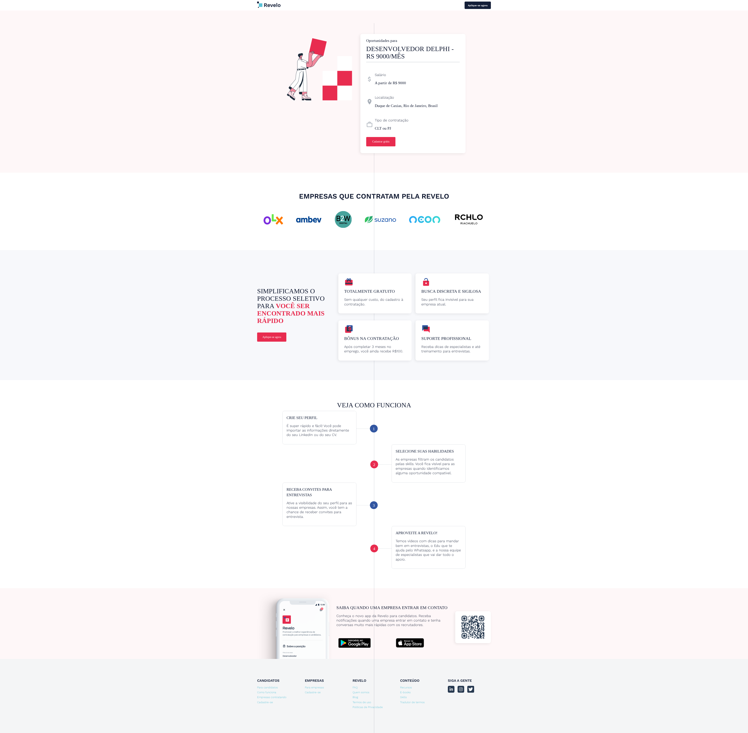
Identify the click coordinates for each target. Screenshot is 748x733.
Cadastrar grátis (380, 141)
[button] (265, 217)
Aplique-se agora (478, 5)
